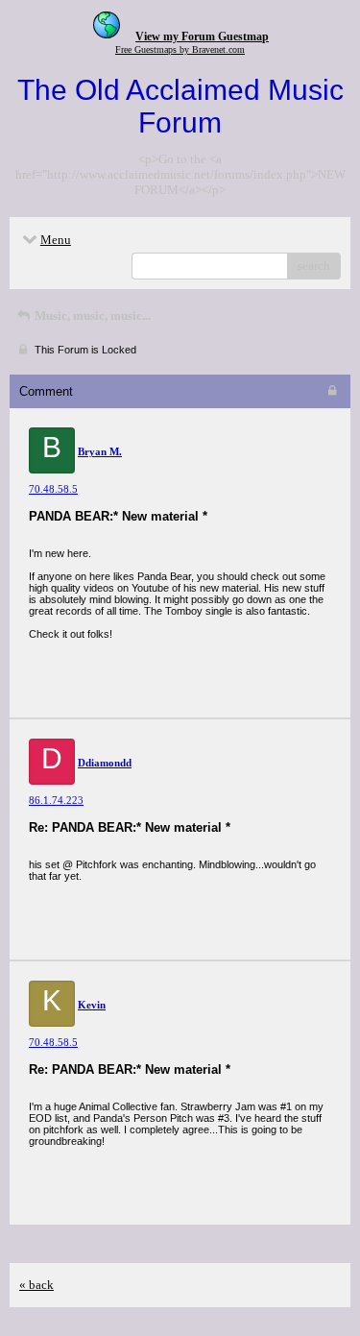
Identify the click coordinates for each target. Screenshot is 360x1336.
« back (36, 1284)
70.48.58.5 (53, 489)
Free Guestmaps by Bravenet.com (180, 49)
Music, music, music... (91, 315)
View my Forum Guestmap (202, 36)
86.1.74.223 (56, 800)
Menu (55, 239)
